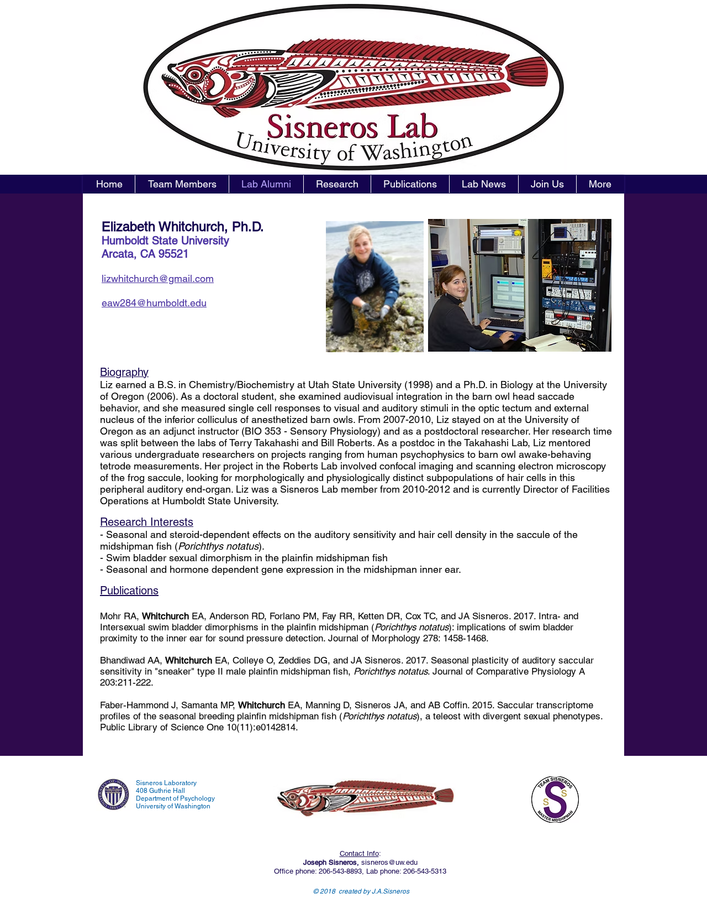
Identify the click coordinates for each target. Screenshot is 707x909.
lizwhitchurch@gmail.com (158, 278)
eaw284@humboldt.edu (154, 303)
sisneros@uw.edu (389, 862)
